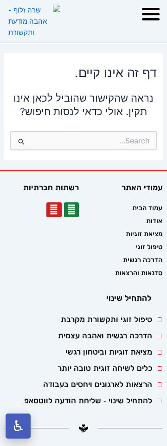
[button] (150, 13)
